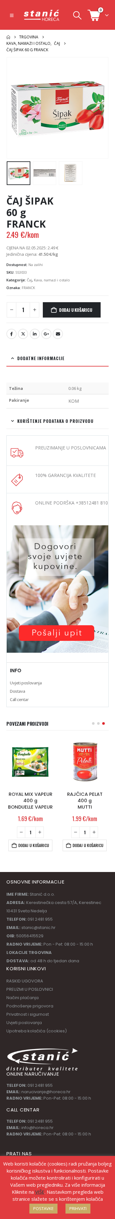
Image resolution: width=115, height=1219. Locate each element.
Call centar (19, 699)
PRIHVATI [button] (78, 1208)
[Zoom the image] (57, 528)
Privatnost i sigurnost (27, 1014)
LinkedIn (35, 334)
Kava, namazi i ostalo (52, 280)
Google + (46, 334)
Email (58, 334)
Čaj (29, 280)
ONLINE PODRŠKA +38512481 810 (71, 503)
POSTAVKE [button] (43, 1208)
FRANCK (28, 287)
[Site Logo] (41, 15)
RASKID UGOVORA (24, 981)
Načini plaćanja (22, 998)
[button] (11, 15)
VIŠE (39, 1192)
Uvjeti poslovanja (26, 683)
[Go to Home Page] (8, 37)
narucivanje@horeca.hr (46, 1092)
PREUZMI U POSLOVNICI (29, 989)
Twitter (23, 334)
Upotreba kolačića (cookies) (36, 1031)
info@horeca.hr (37, 1128)
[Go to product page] (30, 762)
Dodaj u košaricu (75, 310)
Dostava (17, 691)
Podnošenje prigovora (29, 1006)
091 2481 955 (40, 1085)
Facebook (11, 334)
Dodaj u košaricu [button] (33, 845)
